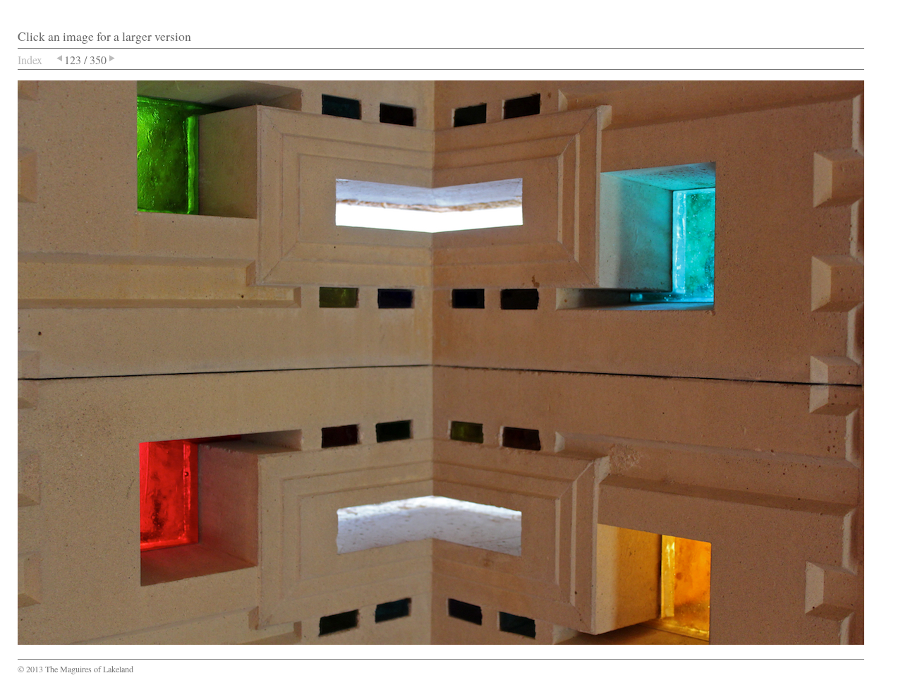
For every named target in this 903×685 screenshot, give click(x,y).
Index (30, 59)
